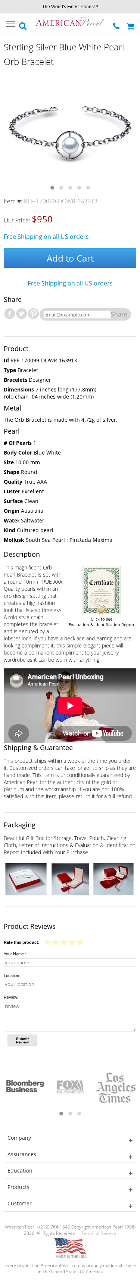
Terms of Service (98, 1233)
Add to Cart (70, 258)
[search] (23, 24)
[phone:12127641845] (117, 24)
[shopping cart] (131, 23)
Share (119, 314)
